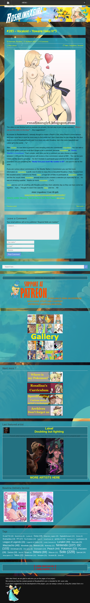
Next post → (81, 206)
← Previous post (10, 206)
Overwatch (40, 549)
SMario (40, 552)
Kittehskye (71, 539)
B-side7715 (8, 536)
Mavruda (77, 542)
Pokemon (69, 548)
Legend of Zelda (34, 542)
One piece (28, 549)
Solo (67, 552)
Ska (21, 552)
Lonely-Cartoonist (50, 542)
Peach (53, 548)
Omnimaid (16, 549)
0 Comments (44, 42)
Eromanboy (9, 539)
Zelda (61, 555)
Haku (66, 45)
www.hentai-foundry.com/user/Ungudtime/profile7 (45, 195)
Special (81, 552)
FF (20, 539)
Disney (79, 536)
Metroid (38, 546)
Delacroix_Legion (51, 536)
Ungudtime (73, 45)
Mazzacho (11, 545)
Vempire (42, 555)
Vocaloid (80, 45)
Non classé (13, 45)
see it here (60, 198)
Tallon (39, 175)
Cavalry (13, 147)
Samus (12, 552)
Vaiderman (30, 555)
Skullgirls (28, 552)
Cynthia (29, 536)
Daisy (38, 536)
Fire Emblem (30, 539)
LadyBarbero (81, 539)
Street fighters (8, 555)
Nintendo (65, 545)
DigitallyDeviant (67, 536)
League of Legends (14, 542)
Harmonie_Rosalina (15, 42)
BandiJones (20, 536)
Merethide (26, 546)
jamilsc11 (60, 539)
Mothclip (50, 546)
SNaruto (53, 552)
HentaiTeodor (48, 539)
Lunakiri (63, 542)
